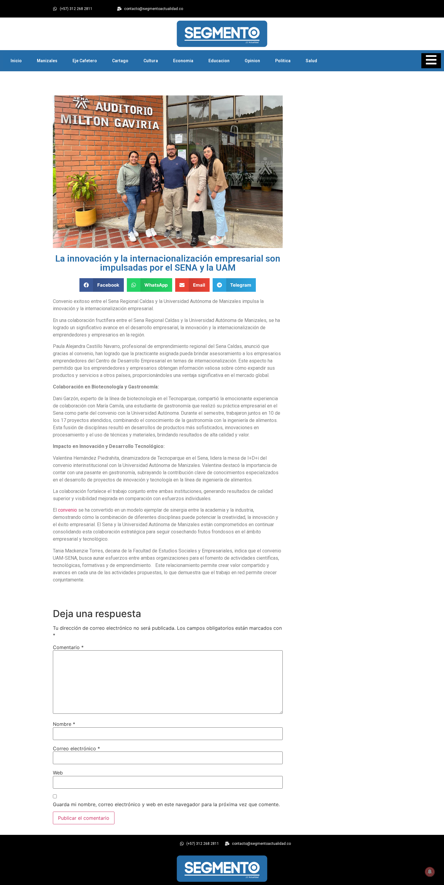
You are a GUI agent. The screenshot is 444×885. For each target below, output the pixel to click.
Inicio (16, 60)
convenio (67, 510)
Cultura (150, 60)
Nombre (64, 724)
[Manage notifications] (430, 872)
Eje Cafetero (84, 60)
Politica (283, 60)
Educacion (219, 60)
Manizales (47, 60)
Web (58, 772)
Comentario (68, 647)
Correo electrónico (76, 748)
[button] (101, 285)
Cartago (120, 60)
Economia (183, 60)
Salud (311, 60)
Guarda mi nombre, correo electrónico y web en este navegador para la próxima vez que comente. (166, 804)
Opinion (252, 60)
